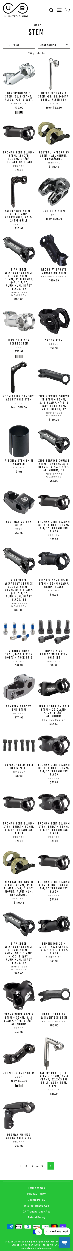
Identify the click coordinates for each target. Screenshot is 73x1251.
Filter (15, 44)
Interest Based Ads (36, 1205)
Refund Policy (36, 1217)
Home (35, 24)
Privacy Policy (36, 1193)
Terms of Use (36, 1187)
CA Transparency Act (36, 1211)
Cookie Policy (36, 1199)
